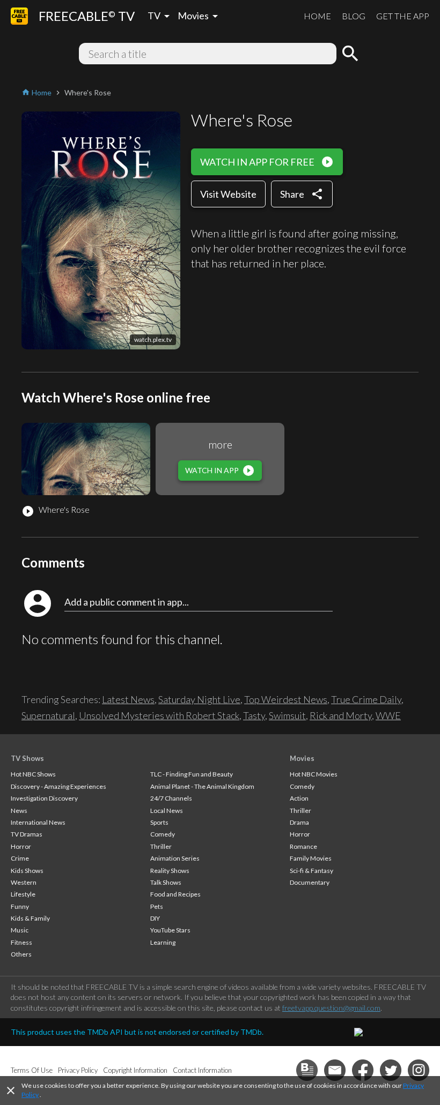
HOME (317, 16)
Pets (156, 906)
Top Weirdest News (285, 699)
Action (299, 798)
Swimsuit (287, 715)
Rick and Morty (341, 715)
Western (23, 882)
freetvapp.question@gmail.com (331, 1007)
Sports (159, 822)
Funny (20, 906)
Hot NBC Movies (314, 774)
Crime (20, 858)
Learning (162, 942)
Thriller (161, 846)
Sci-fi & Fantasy (311, 871)
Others (21, 954)
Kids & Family (30, 918)
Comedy (162, 834)
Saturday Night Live (199, 699)
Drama (299, 822)
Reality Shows (169, 871)
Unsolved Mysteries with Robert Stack (159, 715)
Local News (166, 811)
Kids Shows (27, 871)
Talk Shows (165, 882)
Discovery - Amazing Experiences (58, 786)
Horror (21, 846)
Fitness (21, 942)
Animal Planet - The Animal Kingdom (202, 786)
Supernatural (48, 715)
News (19, 811)
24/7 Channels (171, 798)
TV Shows (27, 758)
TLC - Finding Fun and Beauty (191, 774)
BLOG (353, 16)
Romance (303, 846)
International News (38, 822)
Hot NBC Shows (33, 774)
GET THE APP (402, 16)
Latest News (128, 699)
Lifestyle (23, 894)
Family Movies (311, 858)
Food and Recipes (175, 894)
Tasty (254, 715)
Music (19, 930)
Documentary (309, 882)
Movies (302, 758)
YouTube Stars (170, 930)
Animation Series (175, 858)
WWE (388, 715)
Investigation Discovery (44, 798)
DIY (155, 918)
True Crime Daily (366, 699)
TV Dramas (26, 834)
